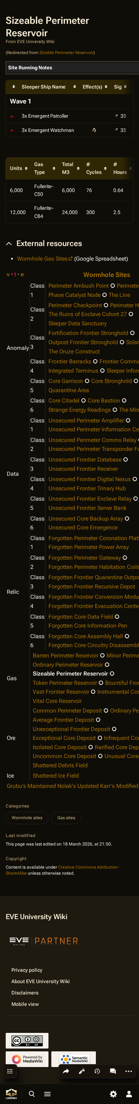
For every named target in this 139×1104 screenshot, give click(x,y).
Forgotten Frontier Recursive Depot (91, 586)
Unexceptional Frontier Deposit (71, 729)
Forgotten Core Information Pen (87, 625)
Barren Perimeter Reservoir (65, 655)
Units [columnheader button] (16, 168)
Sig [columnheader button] (118, 87)
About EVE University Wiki (40, 981)
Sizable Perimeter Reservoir (66, 52)
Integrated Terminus (73, 370)
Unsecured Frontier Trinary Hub (87, 488)
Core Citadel (63, 400)
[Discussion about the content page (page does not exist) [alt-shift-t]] (113, 1071)
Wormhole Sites (106, 274)
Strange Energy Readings (79, 409)
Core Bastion (104, 400)
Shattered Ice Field (56, 775)
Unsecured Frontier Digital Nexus (89, 479)
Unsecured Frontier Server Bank (87, 508)
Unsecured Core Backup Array (85, 518)
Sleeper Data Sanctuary (77, 323)
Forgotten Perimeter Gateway (84, 557)
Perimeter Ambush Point (78, 285)
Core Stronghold (111, 381)
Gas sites (66, 817)
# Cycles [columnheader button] (94, 168)
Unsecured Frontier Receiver (83, 468)
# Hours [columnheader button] (120, 168)
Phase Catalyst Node (74, 295)
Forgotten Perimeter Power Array (88, 547)
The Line (119, 295)
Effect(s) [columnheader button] (92, 87)
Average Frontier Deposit (63, 719)
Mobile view (25, 1004)
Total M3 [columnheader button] (67, 168)
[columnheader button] (11, 87)
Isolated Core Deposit (60, 747)
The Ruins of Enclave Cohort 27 (87, 314)
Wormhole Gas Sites (42, 258)
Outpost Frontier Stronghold (83, 342)
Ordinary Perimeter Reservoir (68, 664)
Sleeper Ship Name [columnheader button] (44, 87)
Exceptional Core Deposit (64, 738)
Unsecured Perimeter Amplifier (86, 420)
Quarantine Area (68, 390)
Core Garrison (65, 381)
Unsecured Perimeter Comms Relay (92, 440)
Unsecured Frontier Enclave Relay (90, 498)
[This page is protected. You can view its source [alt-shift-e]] (81, 1071)
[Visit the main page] (11, 1094)
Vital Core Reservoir (57, 701)
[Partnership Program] (43, 940)
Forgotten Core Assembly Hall (85, 636)
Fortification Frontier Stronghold (88, 333)
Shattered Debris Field (60, 765)
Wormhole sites (27, 817)
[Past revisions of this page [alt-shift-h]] (97, 1071)
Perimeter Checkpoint (75, 305)
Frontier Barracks (69, 361)
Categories (17, 806)
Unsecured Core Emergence (83, 527)
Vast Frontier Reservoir (61, 691)
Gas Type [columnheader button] (39, 168)
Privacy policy (26, 970)
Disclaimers (24, 993)
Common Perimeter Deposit (67, 710)
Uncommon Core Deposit (64, 756)
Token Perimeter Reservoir (65, 682)
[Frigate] (12, 130)
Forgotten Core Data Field (80, 616)
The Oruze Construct (74, 351)
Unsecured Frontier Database (85, 459)
